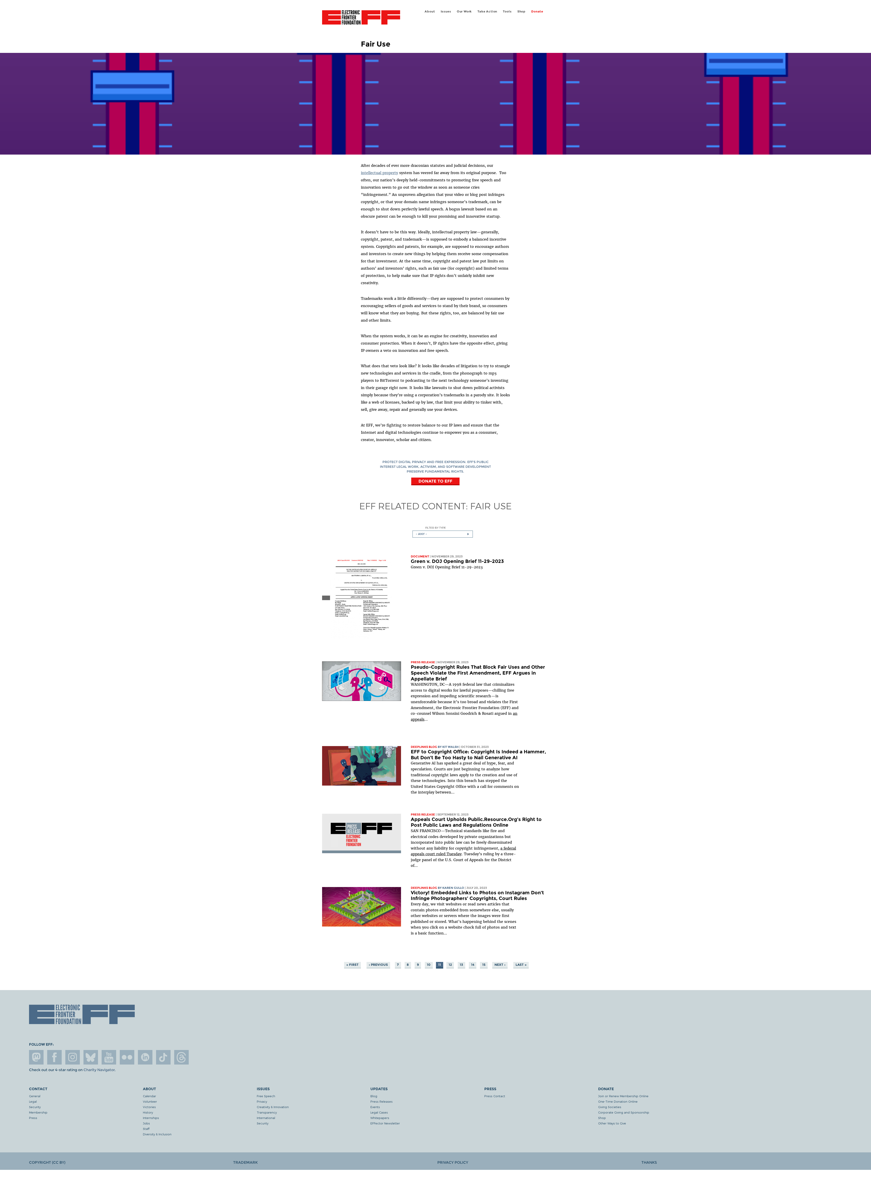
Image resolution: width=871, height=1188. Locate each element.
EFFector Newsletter (385, 1123)
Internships (151, 1117)
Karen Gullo (453, 888)
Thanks (649, 1162)
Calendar (149, 1096)
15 (483, 965)
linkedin (145, 1057)
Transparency (267, 1112)
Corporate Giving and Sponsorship (623, 1112)
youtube (109, 1057)
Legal (33, 1101)
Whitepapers (379, 1117)
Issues (446, 11)
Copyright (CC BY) (47, 1162)
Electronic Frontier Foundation (361, 20)
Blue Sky (90, 1057)
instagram (72, 1057)
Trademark (245, 1162)
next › (499, 965)
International (266, 1117)
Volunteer (150, 1101)
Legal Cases (379, 1112)
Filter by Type (435, 527)
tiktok (163, 1057)
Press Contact (494, 1096)
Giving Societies (609, 1107)
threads (181, 1057)
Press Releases (381, 1101)
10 (429, 965)
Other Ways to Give (612, 1123)
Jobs (146, 1123)
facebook (54, 1057)
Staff (146, 1128)
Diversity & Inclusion (157, 1134)
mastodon (36, 1057)
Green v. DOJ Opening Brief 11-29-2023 (457, 561)
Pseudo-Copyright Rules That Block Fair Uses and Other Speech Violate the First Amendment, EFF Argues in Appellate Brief (478, 672)
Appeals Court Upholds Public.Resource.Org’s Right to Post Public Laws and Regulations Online (476, 822)
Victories (149, 1107)
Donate (537, 11)
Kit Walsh (450, 747)
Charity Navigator (99, 1070)
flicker (127, 1057)
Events (375, 1107)
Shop (521, 11)
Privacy (262, 1101)
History (148, 1112)
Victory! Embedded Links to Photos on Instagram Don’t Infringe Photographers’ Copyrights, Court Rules (477, 895)
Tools (507, 11)
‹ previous (378, 965)
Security (35, 1107)
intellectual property (379, 172)
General (34, 1096)
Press (33, 1117)
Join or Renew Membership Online (623, 1096)
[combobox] (442, 534)
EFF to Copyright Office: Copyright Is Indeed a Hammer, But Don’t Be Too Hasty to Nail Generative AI (478, 754)
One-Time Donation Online (618, 1101)
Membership (38, 1112)
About (430, 11)
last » (521, 965)
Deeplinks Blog (424, 747)
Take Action (487, 11)
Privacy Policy (452, 1162)
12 (450, 965)
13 (461, 965)
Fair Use (491, 505)
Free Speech (266, 1096)
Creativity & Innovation (273, 1107)
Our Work (464, 11)
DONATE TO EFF (435, 481)
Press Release (423, 662)
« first (352, 965)
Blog (373, 1096)
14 (472, 965)
